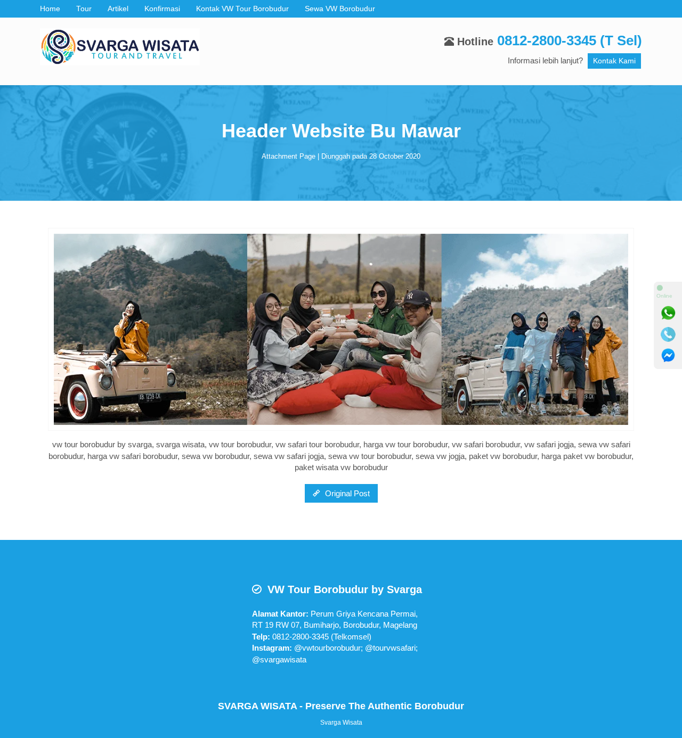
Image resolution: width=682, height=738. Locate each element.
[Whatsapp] (668, 313)
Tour (84, 9)
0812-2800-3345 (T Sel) (569, 40)
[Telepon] (668, 334)
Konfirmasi (162, 9)
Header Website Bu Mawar (341, 131)
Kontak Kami (614, 61)
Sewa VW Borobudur (340, 9)
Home (50, 9)
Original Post (346, 493)
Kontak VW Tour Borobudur (242, 9)
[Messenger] (668, 356)
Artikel (118, 9)
